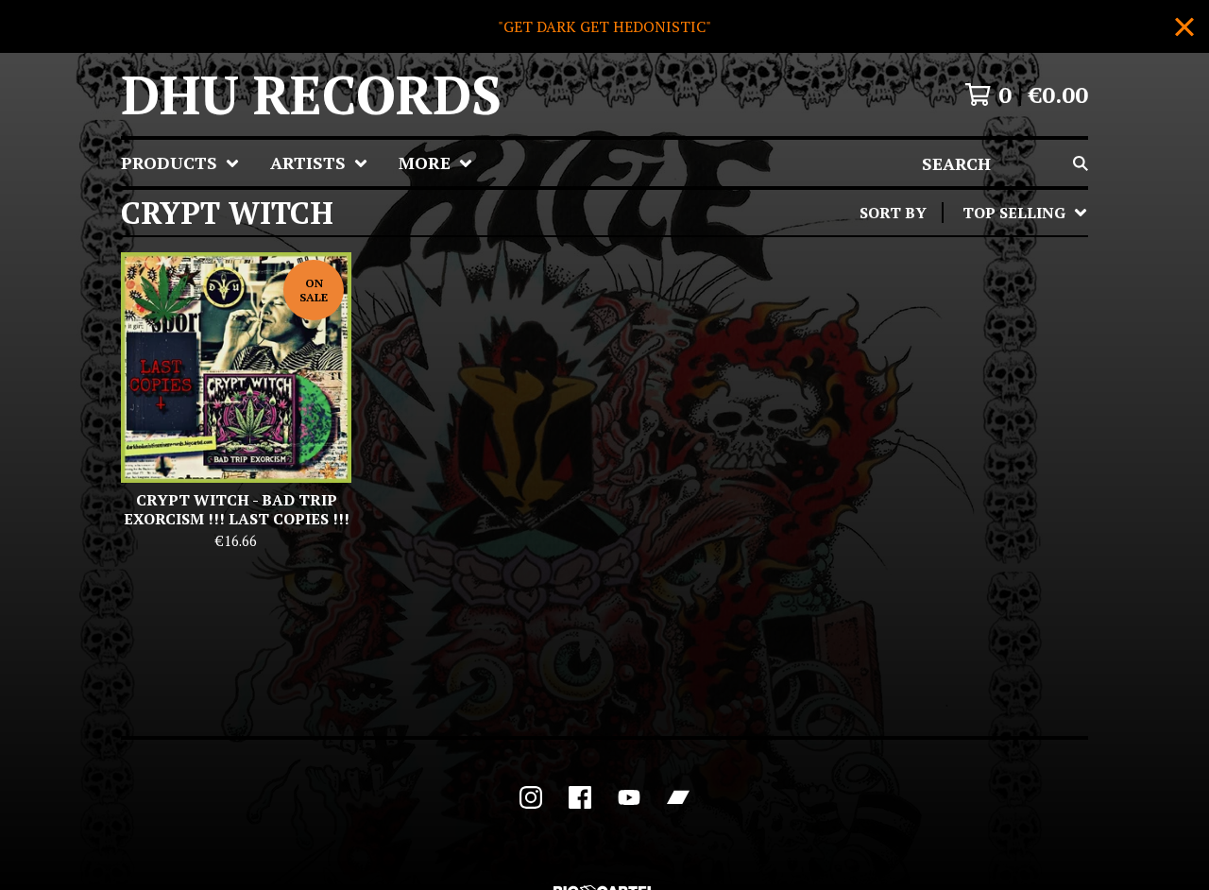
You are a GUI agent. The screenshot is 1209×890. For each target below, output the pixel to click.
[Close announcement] (1184, 27)
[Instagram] (531, 797)
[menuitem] (180, 163)
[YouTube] (629, 797)
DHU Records (311, 94)
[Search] (1080, 163)
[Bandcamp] (678, 797)
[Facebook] (580, 797)
